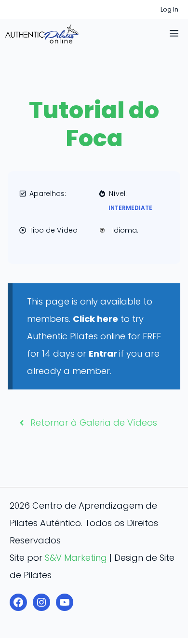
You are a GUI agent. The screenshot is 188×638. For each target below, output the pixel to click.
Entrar (104, 353)
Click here (95, 319)
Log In (169, 9)
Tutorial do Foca (94, 124)
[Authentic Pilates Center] (42, 33)
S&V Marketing (76, 558)
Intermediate (130, 208)
